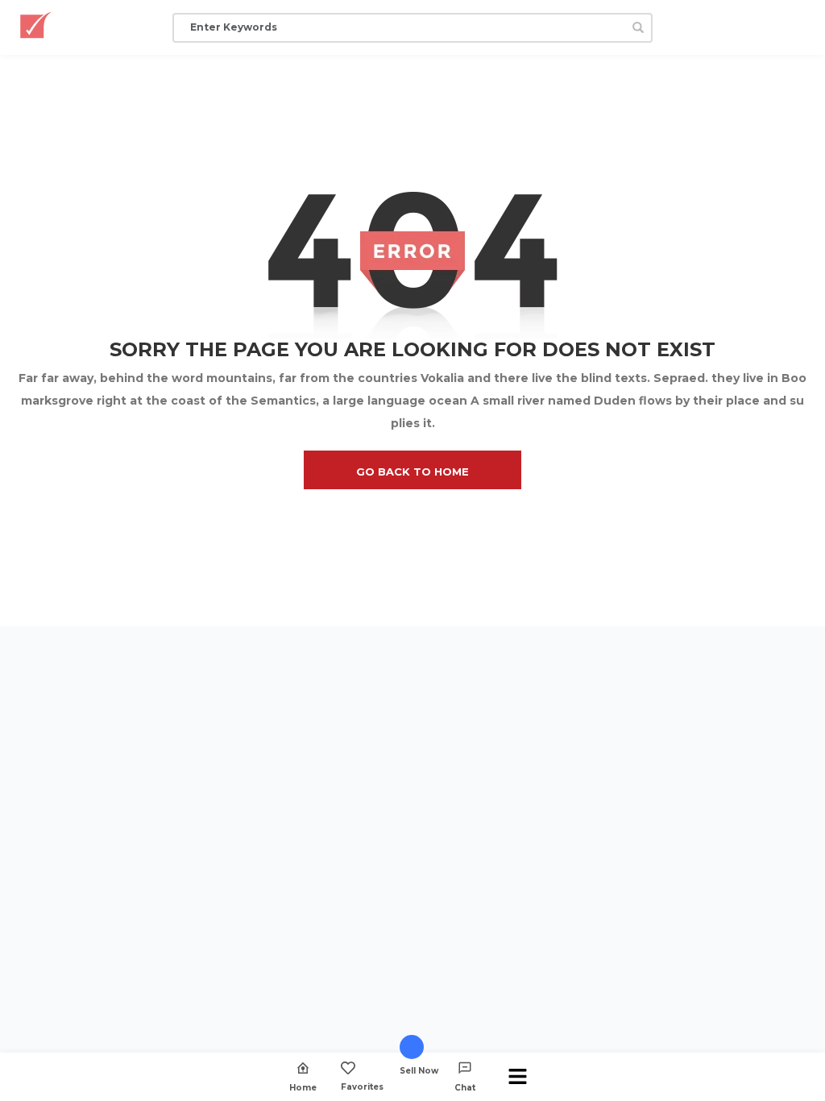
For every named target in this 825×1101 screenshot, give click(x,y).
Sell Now (419, 1070)
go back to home (412, 471)
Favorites (362, 1086)
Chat (464, 1087)
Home (303, 1087)
